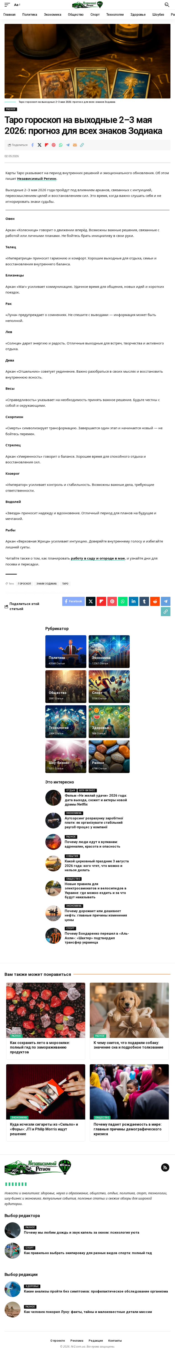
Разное (10, 109)
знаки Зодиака (46, 583)
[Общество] (65, 686)
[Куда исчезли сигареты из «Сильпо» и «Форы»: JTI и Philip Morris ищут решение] (45, 1092)
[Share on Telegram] (67, 145)
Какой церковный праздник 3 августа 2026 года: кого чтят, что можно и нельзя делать (97, 865)
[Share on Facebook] (32, 145)
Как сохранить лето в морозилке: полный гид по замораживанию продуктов (40, 1047)
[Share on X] (39, 145)
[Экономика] (109, 651)
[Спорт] (109, 686)
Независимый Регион (36, 178)
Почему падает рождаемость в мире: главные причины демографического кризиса (128, 1129)
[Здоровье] (109, 721)
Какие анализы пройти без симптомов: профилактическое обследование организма (96, 1291)
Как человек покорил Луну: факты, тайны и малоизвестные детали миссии (88, 1312)
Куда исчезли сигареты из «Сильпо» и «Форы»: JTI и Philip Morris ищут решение (44, 1129)
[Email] (75, 145)
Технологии (59, 728)
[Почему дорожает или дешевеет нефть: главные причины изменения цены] (53, 913)
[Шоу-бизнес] (65, 756)
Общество (58, 693)
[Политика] (65, 651)
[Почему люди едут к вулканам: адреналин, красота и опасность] (53, 842)
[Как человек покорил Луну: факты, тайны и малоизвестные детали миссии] (13, 1310)
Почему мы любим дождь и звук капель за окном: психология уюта (81, 1232)
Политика (57, 658)
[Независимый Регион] (87, 5)
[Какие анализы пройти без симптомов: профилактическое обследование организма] (13, 1289)
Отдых (70, 790)
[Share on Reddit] (155, 601)
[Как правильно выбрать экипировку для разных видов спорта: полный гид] (13, 1251)
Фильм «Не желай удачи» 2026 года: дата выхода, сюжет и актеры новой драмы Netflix (96, 799)
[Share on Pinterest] (53, 145)
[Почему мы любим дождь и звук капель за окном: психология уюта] (13, 1230)
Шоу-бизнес (59, 763)
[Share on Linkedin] (133, 601)
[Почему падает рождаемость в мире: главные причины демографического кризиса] (129, 1092)
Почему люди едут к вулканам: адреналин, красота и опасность (92, 844)
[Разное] (109, 756)
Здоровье (100, 728)
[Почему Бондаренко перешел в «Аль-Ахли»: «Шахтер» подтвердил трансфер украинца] (53, 936)
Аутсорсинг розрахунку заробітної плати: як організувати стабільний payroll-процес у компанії (94, 822)
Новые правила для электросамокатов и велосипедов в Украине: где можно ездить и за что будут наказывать (95, 890)
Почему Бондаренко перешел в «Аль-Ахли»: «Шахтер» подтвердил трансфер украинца (97, 937)
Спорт (97, 693)
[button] (8, 5)
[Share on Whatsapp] (60, 145)
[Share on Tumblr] (144, 601)
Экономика (101, 658)
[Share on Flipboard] (46, 145)
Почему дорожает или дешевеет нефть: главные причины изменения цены (96, 915)
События (72, 856)
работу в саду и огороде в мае (98, 558)
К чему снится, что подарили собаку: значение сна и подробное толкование (128, 1045)
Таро (65, 583)
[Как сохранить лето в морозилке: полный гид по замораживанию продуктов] (45, 1010)
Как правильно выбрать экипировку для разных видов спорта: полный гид (88, 1253)
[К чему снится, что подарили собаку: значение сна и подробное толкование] (129, 1010)
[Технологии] (65, 721)
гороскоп (24, 583)
